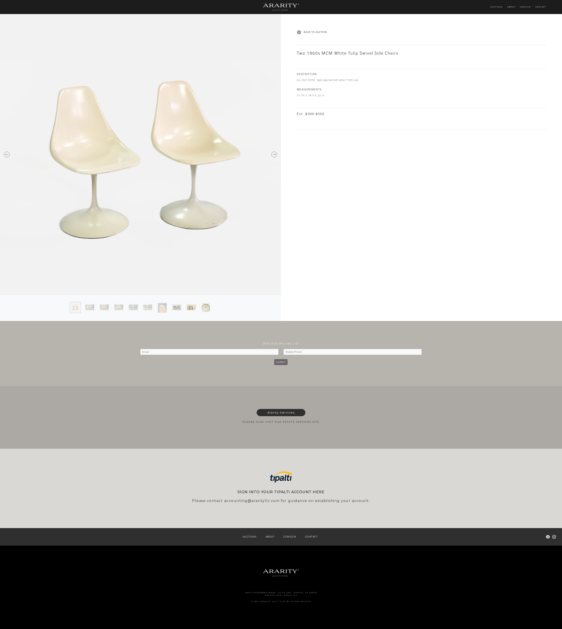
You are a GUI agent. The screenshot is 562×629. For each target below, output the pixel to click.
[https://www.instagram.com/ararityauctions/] (554, 536)
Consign (525, 7)
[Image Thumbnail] (75, 307)
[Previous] (70, 154)
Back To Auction (315, 32)
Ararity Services (281, 412)
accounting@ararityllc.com (252, 501)
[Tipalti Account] (281, 477)
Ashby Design (301, 601)
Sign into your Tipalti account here (281, 492)
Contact (540, 7)
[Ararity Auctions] (280, 6)
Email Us (290, 595)
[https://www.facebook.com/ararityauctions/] (548, 536)
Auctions (496, 7)
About (511, 7)
